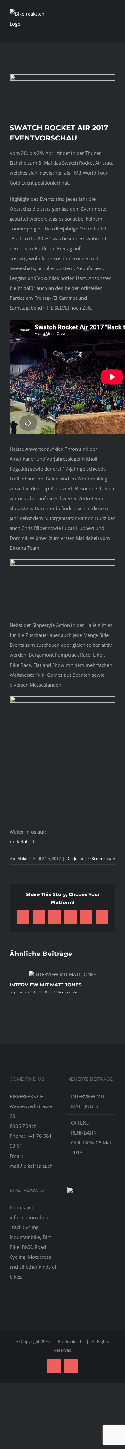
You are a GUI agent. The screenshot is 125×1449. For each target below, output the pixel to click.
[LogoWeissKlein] (91, 1189)
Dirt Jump (74, 858)
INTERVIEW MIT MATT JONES (46, 985)
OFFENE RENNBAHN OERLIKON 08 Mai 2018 (91, 1138)
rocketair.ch (23, 841)
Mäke (22, 858)
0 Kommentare (101, 858)
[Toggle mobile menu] (112, 29)
